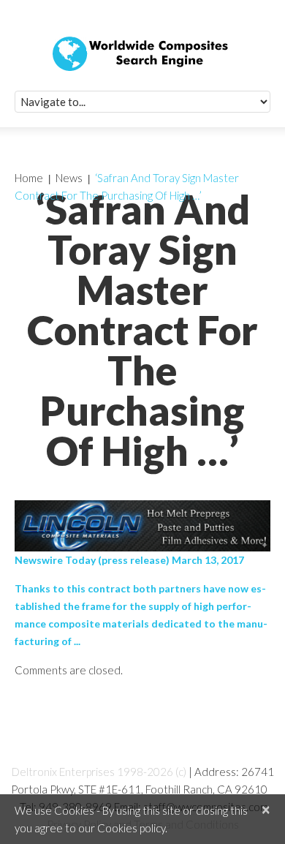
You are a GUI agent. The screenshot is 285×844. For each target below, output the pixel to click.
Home (29, 177)
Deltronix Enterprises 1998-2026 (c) (99, 771)
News (69, 177)
